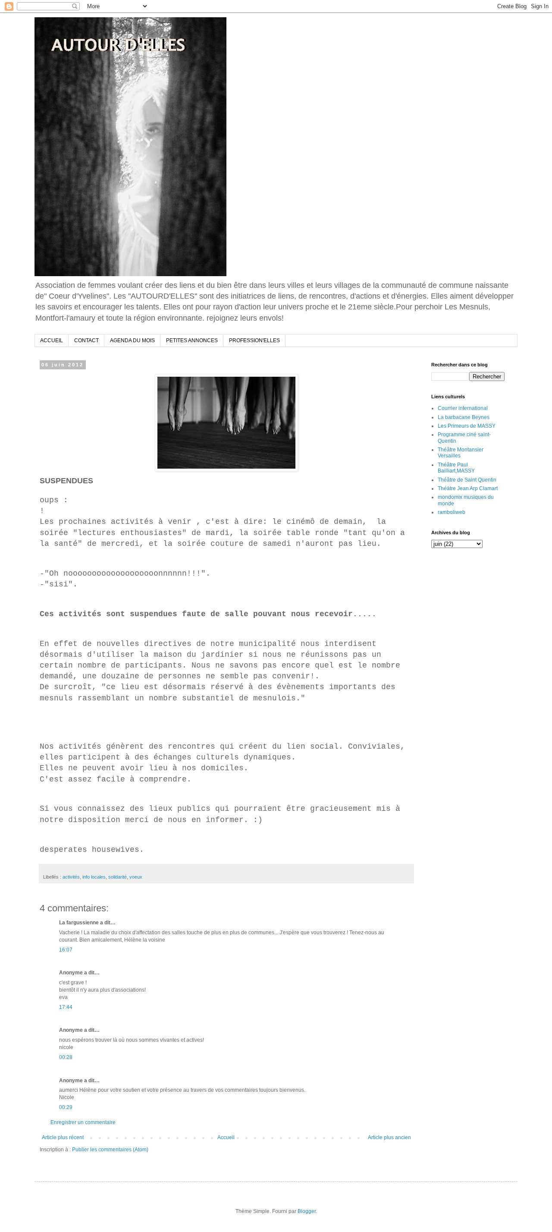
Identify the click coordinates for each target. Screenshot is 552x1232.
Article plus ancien (389, 1137)
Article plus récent (63, 1137)
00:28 (65, 1057)
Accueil (226, 1137)
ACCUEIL (51, 340)
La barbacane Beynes (463, 417)
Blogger (307, 1211)
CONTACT (86, 340)
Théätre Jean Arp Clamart (468, 488)
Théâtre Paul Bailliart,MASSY (456, 468)
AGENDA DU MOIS (132, 340)
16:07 (65, 950)
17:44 (65, 1007)
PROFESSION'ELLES (254, 340)
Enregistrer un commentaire (83, 1122)
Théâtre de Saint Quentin (467, 480)
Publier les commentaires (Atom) (110, 1150)
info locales (94, 876)
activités (71, 876)
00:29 (65, 1107)
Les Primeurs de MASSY (467, 426)
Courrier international (463, 408)
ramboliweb (451, 512)
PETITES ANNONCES (192, 340)
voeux (135, 876)
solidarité (117, 876)
